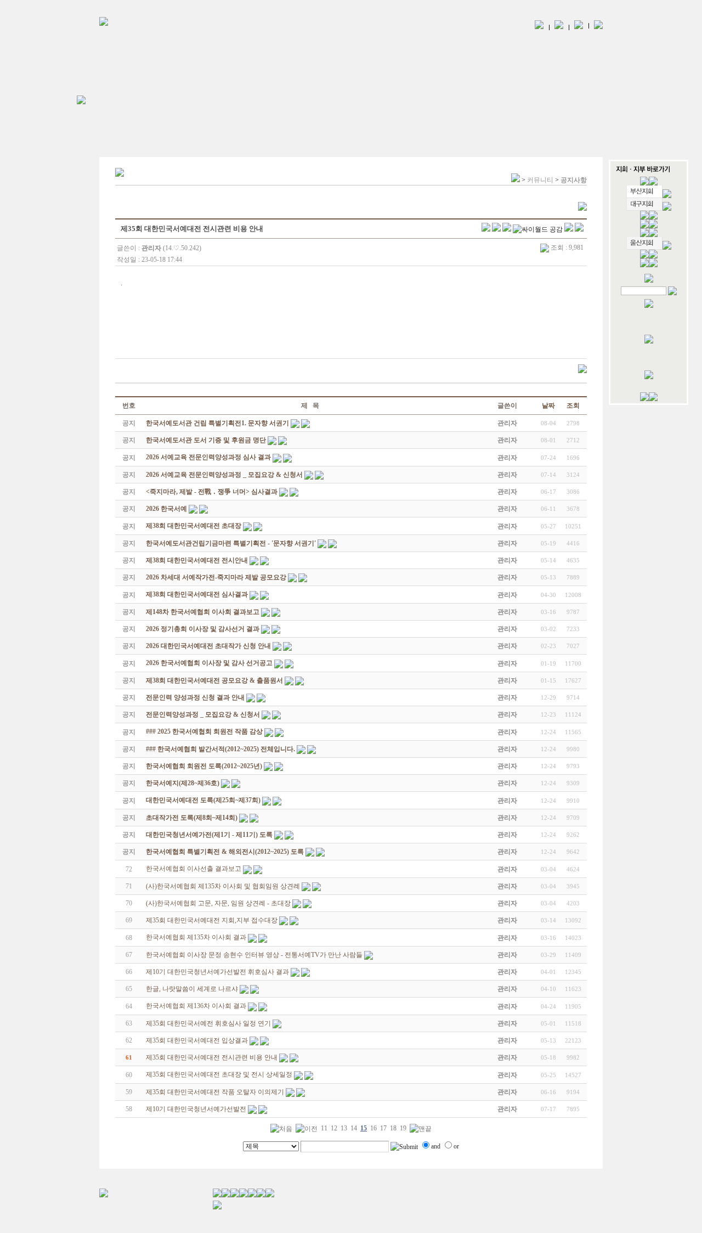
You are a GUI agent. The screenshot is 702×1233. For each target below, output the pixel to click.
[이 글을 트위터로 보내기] (486, 229)
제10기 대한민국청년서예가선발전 (196, 1109)
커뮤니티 (540, 180)
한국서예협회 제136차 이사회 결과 (196, 1006)
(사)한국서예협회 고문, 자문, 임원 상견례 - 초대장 (218, 903)
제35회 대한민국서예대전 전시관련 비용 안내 (212, 1057)
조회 (573, 405)
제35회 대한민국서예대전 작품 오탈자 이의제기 (215, 1092)
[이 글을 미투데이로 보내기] (506, 229)
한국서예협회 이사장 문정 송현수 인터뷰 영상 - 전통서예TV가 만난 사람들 (254, 955)
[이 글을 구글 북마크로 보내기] (579, 229)
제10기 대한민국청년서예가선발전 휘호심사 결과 (217, 972)
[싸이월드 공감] (538, 229)
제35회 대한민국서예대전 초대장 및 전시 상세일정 (219, 1074)
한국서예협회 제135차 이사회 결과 (196, 937)
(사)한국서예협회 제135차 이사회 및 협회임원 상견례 (223, 886)
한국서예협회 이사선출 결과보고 (193, 868)
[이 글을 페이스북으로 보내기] (496, 229)
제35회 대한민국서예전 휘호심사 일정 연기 (208, 1023)
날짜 (548, 405)
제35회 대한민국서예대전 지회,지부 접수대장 (212, 920)
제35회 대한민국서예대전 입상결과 (197, 1040)
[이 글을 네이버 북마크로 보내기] (568, 229)
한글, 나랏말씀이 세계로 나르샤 (192, 989)
